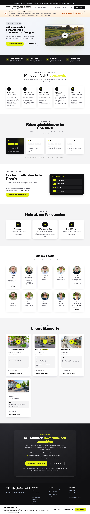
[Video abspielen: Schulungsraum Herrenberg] (71, 342)
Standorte (57, 7)
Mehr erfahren (79, 13)
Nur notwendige (68, 509)
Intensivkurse (35, 499)
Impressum (72, 490)
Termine (65, 7)
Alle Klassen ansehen (30, 157)
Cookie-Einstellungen (75, 497)
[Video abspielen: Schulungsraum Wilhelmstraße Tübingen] (45, 342)
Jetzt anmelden (80, 7)
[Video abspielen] (64, 35)
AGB (70, 495)
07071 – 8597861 (61, 1)
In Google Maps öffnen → (15, 373)
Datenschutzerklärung (13, 512)
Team (71, 7)
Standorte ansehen (67, 13)
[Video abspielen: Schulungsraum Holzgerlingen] (18, 386)
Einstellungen (57, 509)
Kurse (49, 7)
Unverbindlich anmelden (15, 43)
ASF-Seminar (35, 495)
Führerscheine (42, 7)
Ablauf (34, 7)
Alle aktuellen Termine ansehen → (17, 194)
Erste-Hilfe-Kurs (36, 497)
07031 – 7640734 (12, 411)
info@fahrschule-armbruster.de (77, 308)
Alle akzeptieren (80, 509)
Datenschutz (72, 492)
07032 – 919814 (65, 370)
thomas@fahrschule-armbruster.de (14, 285)
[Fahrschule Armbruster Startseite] (18, 7)
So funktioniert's (31, 43)
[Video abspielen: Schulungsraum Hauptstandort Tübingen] (18, 342)
